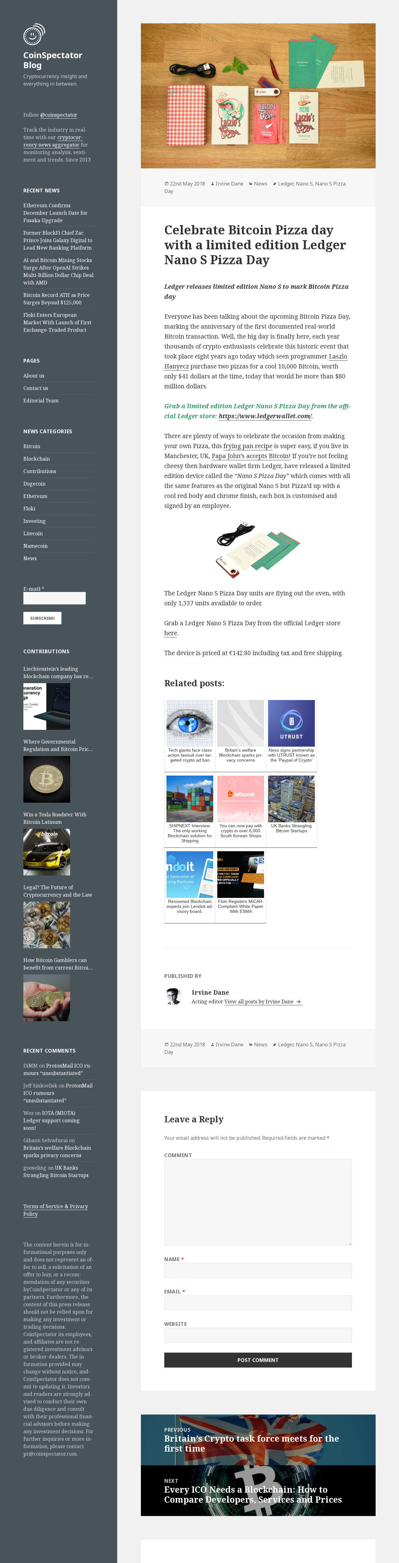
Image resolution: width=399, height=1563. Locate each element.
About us (33, 375)
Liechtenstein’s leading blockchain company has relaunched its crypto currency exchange (57, 672)
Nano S (304, 183)
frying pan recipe (248, 446)
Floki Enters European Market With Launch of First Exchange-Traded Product (57, 322)
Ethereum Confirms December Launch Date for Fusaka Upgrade (55, 213)
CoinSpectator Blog (52, 60)
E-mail (33, 589)
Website (175, 1324)
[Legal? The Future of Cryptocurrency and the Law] (46, 925)
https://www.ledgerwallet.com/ (265, 416)
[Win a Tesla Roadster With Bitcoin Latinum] (46, 852)
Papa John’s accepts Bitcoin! (251, 456)
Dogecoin (34, 483)
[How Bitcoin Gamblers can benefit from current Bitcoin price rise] (46, 997)
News (30, 558)
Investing (34, 521)
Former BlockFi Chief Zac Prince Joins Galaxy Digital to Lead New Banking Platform (57, 240)
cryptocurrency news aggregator (53, 141)
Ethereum (35, 496)
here (170, 633)
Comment (178, 1155)
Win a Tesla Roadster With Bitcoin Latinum (54, 818)
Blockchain (36, 458)
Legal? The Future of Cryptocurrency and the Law (57, 891)
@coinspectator (58, 114)
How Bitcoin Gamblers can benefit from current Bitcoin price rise (57, 964)
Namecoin (35, 545)
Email (174, 1291)
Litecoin (33, 533)
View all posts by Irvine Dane (259, 1001)
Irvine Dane (229, 183)
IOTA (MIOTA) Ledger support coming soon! (51, 1120)
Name (174, 1259)
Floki (29, 508)
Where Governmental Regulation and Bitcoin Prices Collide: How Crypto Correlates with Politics (58, 745)
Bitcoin (31, 446)
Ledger (285, 183)
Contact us (35, 388)
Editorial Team (41, 400)
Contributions (39, 471)
